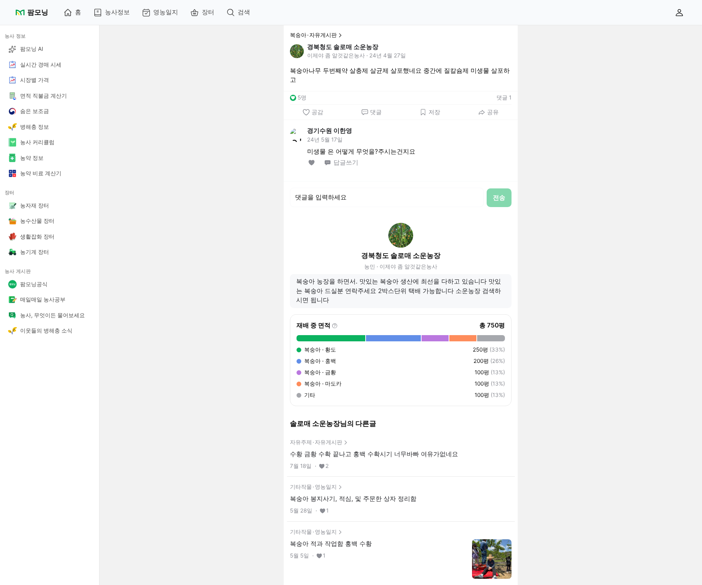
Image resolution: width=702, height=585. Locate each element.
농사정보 (117, 12)
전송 (499, 197)
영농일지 (165, 12)
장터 (208, 12)
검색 (244, 12)
